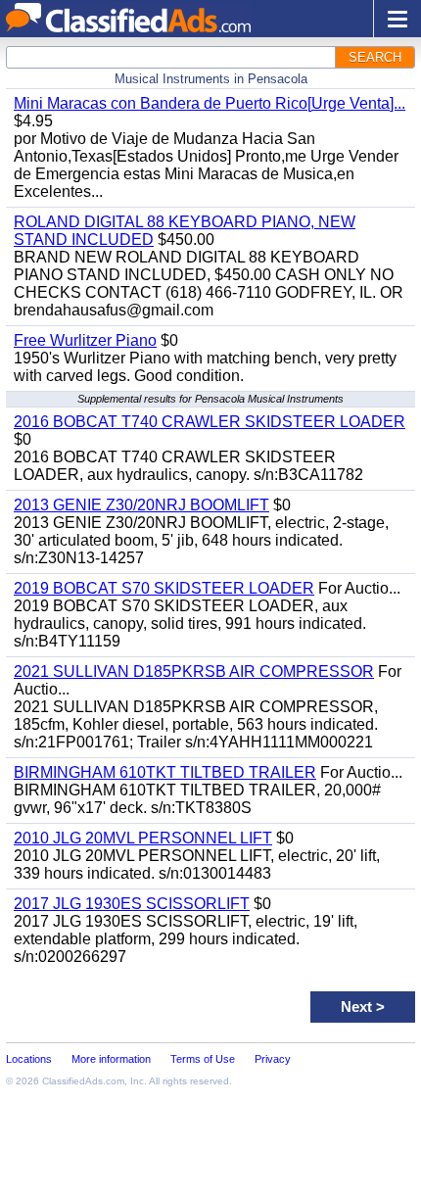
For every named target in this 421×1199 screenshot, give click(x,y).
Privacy (273, 1059)
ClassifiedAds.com (83, 1081)
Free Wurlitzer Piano (85, 340)
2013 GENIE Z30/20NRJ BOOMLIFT (141, 505)
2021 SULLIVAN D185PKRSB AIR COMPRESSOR (194, 671)
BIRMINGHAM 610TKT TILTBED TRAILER (165, 772)
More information (111, 1059)
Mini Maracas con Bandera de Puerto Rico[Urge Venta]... (209, 103)
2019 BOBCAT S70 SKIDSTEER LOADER (164, 588)
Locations (29, 1059)
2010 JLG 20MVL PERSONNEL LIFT (143, 838)
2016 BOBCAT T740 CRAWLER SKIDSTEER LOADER (209, 421)
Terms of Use (202, 1059)
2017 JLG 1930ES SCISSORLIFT (132, 903)
